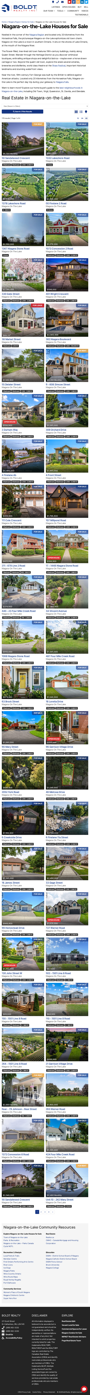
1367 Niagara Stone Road (16, 248)
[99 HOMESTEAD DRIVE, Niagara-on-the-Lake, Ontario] (23, 908)
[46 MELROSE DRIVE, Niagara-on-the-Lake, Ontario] (67, 773)
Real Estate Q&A (68, 1321)
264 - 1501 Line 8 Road (14, 1063)
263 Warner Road (55, 1109)
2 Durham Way (10, 429)
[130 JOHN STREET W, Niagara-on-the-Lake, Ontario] (23, 954)
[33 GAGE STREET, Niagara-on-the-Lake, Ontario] (67, 863)
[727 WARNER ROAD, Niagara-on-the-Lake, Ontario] (67, 908)
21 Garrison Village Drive (59, 1063)
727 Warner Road (55, 927)
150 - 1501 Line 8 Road (14, 1018)
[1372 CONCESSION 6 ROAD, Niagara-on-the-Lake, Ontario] (23, 1135)
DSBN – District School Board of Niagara (62, 1256)
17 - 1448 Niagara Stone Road (62, 565)
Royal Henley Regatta (12, 1280)
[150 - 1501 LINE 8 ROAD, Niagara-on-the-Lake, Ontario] (23, 999)
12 (78, 118)
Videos (84, 11)
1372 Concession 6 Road (15, 1154)
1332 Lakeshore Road (58, 158)
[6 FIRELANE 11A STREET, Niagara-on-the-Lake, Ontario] (67, 818)
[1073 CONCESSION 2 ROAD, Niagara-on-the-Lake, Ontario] (67, 229)
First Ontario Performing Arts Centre (18, 1262)
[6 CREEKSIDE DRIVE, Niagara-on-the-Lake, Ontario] (23, 818)
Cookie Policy (36, 1392)
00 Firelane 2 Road (56, 203)
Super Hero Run (10, 1298)
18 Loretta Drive (54, 701)
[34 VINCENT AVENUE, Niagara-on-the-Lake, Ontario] (67, 591)
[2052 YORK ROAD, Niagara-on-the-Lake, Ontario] (23, 773)
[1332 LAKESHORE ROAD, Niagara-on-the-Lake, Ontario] (67, 139)
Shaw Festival (59, 65)
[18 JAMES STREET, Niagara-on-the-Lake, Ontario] (23, 863)
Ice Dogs (7, 1268)
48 (86, 118)
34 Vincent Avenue (56, 611)
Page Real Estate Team (71, 1340)
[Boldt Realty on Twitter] (86, 2)
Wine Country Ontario (12, 1274)
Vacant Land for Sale (70, 1325)
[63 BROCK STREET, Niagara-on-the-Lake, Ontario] (23, 682)
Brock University (52, 1265)
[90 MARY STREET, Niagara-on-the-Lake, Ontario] (23, 727)
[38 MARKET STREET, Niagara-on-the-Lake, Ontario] (23, 320)
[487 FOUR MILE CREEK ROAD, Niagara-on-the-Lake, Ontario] (67, 637)
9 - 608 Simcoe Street (58, 384)
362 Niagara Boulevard (58, 339)
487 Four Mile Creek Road (60, 656)
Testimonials (81, 15)
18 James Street (11, 882)
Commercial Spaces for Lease (74, 1329)
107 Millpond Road (56, 520)
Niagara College (52, 1268)
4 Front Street (53, 475)
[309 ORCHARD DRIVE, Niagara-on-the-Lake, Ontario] (67, 410)
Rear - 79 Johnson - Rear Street (19, 1109)
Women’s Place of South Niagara (17, 1292)
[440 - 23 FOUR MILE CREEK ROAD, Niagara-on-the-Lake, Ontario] (23, 591)
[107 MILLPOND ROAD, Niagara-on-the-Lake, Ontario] (67, 501)
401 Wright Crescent (57, 294)
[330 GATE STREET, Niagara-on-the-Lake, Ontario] (23, 274)
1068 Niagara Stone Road (16, 656)
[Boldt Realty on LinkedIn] (82, 2)
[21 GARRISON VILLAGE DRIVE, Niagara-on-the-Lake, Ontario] (67, 1044)
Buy (80, 7)
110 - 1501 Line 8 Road (58, 1018)
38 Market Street (11, 339)
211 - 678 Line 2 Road (13, 565)
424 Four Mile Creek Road (60, 1154)
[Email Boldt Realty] (62, 2)
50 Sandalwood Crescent (16, 158)
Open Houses (68, 7)
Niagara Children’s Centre (14, 1295)
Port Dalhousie (10, 1283)
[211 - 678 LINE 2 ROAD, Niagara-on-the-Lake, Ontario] (23, 546)
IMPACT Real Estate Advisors (74, 1337)
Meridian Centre (10, 1259)
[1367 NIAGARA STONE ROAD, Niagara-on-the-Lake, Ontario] (23, 229)
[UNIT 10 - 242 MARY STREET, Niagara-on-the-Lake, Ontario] (67, 1180)
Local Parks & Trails (11, 1256)
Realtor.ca (50, 1237)
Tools (60, 11)
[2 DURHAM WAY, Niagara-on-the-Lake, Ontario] (23, 410)
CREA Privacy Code (24, 1392)
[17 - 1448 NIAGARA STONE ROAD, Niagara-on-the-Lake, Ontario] (67, 546)
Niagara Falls (62, 82)
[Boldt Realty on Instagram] (78, 2)
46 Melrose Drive (55, 792)
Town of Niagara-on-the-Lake (16, 1237)
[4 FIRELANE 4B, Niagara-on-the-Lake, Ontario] (23, 456)
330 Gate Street (10, 294)
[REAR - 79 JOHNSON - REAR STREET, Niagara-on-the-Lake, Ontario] (23, 1090)
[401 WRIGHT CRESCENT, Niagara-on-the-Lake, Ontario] (67, 274)
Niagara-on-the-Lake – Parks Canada (19, 1243)
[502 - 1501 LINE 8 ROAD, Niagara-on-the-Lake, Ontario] (67, 954)
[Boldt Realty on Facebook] (74, 2)
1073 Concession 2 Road (59, 248)
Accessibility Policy (14, 1338)
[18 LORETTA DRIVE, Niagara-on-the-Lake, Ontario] (67, 682)
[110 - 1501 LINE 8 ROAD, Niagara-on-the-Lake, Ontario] (67, 999)
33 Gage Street (54, 882)
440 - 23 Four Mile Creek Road (19, 611)
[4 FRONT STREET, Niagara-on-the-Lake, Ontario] (67, 456)
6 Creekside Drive (12, 837)
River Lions (8, 1265)
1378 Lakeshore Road (14, 203)
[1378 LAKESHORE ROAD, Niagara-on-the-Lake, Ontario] (23, 184)
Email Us (9, 1334)
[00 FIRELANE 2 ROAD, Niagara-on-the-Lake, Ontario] (67, 184)
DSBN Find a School (54, 1262)
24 (82, 118)
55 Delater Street (11, 384)
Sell (86, 7)
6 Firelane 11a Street (57, 837)
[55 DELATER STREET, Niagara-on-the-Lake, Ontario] (23, 365)
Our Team (48, 11)
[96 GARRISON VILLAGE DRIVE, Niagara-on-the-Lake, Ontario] (67, 727)
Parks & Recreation (11, 1240)
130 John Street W (12, 973)
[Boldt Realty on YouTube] (69, 2)
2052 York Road (10, 792)
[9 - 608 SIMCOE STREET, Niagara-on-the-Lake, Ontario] (67, 365)
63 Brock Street (10, 701)
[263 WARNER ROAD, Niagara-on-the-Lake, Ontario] (67, 1090)
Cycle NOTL (8, 1246)
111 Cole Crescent (11, 520)
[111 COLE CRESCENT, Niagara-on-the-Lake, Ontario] (23, 501)
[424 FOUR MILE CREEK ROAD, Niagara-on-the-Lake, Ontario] (67, 1135)
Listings (56, 7)
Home (4, 22)
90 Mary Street (10, 746)
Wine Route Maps (11, 1277)
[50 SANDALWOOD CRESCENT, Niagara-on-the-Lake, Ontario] (23, 139)
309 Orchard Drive (56, 429)
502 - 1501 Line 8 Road (58, 973)
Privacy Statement (49, 1392)
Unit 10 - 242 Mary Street (59, 1199)
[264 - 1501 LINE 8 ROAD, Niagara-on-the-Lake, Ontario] (23, 1044)
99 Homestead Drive (13, 927)
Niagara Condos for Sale (72, 1333)
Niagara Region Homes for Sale (21, 22)
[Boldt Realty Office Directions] (53, 2)
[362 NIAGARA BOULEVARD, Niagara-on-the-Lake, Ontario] (67, 320)
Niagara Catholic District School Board (61, 1259)
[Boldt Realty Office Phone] (57, 2)
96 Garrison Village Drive (59, 746)
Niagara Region (36, 34)
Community (73, 11)
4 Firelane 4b (9, 475)
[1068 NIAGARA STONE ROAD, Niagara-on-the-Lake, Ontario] (23, 637)
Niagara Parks (9, 1271)
